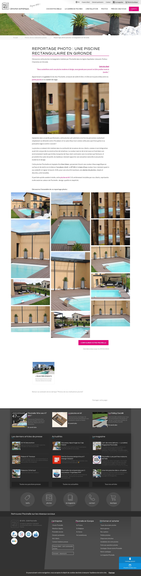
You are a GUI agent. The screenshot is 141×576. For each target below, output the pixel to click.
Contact (108, 2)
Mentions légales (57, 528)
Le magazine (119, 2)
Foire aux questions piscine (109, 545)
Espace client (86, 2)
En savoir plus (32, 427)
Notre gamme (104, 528)
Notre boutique (132, 2)
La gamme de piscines (74, 9)
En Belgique (80, 528)
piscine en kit (65, 177)
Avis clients (55, 538)
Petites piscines (105, 535)
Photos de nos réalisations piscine (36, 37)
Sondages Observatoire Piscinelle (111, 548)
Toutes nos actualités (70, 484)
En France (79, 525)
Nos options (104, 532)
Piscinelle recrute (57, 532)
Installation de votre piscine (109, 542)
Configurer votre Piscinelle (93, 343)
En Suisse (79, 532)
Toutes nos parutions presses (30, 484)
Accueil (15, 37)
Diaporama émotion (106, 538)
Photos (104, 9)
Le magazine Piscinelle (107, 555)
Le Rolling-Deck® (115, 413)
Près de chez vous (118, 9)
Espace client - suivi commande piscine (63, 547)
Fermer (112, 573)
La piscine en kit (75, 413)
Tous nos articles (111, 484)
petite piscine (37, 80)
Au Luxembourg (81, 535)
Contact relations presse (60, 542)
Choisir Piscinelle (54, 9)
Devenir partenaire (97, 2)
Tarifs (28, 503)
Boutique (113, 503)
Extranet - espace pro (60, 553)
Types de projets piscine (108, 525)
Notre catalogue (105, 552)
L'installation (92, 9)
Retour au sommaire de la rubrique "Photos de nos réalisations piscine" (57, 392)
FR (78, 2)
